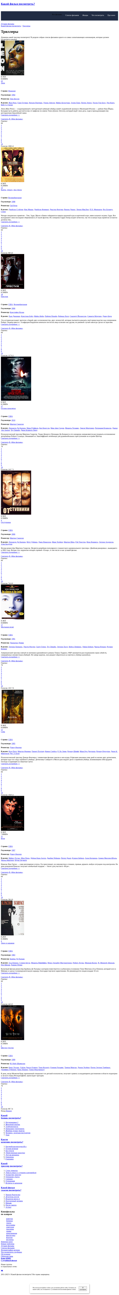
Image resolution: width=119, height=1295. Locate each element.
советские (10, 1227)
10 (2, 144)
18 (2, 294)
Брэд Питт (13, 751)
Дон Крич (110, 103)
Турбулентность (12, 1127)
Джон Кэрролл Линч (29, 430)
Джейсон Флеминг (41, 209)
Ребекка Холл (63, 316)
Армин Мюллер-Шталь (107, 858)
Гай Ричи (13, 206)
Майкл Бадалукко (63, 103)
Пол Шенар (5, 965)
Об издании (5, 1254)
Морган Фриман (24, 751)
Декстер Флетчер (56, 209)
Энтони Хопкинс (15, 647)
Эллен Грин (75, 103)
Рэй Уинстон (80, 542)
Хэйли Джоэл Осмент (29, 1067)
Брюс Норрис (22, 1070)
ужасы (8, 1223)
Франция (11, 91)
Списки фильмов (72, 15)
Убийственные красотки (15, 1153)
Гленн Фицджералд (37, 1070)
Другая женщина (12, 1155)
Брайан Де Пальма (17, 959)
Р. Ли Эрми (62, 751)
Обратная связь (7, 1256)
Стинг (3, 212)
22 (2, 81)
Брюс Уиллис (14, 1067)
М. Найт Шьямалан (17, 1064)
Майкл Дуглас (14, 858)
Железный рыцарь (13, 1124)
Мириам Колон (91, 963)
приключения (11, 1233)
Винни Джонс (69, 209)
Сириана (9, 1179)
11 (2, 836)
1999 (13, 1060)
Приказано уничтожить (15, 1129)
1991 (13, 639)
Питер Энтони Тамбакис (100, 1067)
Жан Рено (13, 103)
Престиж (4, 297)
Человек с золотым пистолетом (18, 1133)
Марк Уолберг (57, 542)
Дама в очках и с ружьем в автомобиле (21, 1173)
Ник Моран (28, 209)
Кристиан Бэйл (27, 316)
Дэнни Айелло (49, 103)
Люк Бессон (14, 99)
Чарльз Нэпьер (100, 647)
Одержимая (10, 1181)
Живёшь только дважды (15, 1131)
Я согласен (83, 1288)
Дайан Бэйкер (87, 647)
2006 (13, 308)
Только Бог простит (13, 1175)
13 (2, 188)
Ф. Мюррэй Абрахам (106, 963)
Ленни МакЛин (82, 209)
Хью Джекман (14, 316)
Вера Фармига (92, 542)
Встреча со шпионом (14, 1183)
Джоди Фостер (29, 647)
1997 (13, 850)
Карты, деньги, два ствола (11, 190)
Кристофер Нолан (17, 312)
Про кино (111, 15)
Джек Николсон (44, 542)
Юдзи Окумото (21, 860)
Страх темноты (12, 1171)
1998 (13, 202)
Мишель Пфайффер (39, 963)
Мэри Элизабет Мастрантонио (60, 963)
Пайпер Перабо (51, 316)
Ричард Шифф (73, 751)
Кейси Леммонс (75, 647)
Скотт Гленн (41, 647)
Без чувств (10, 1151)
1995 (13, 744)
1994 (13, 95)
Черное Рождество (13, 1195)
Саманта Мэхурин (94, 316)
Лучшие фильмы (7, 24)
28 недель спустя (12, 1197)
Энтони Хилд (62, 647)
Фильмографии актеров (10, 1250)
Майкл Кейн (39, 316)
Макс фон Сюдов (57, 428)
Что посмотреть (98, 15)
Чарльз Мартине (7, 860)
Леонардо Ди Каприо (17, 428)
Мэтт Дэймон (32, 542)
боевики (9, 1221)
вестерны (10, 1240)
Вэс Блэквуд (108, 209)
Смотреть (4, 119)
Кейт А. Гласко (7, 105)
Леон (3, 83)
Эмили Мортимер (87, 428)
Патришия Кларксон (103, 428)
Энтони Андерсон (106, 542)
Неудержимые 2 (12, 1122)
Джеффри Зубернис (9, 1070)
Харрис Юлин (16, 965)
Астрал (8, 1207)
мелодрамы (10, 1225)
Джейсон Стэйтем (16, 209)
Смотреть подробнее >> (10, 115)
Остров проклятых (8, 408)
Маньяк (9, 1203)
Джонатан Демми (17, 643)
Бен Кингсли (44, 428)
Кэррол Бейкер (78, 858)
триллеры (10, 1229)
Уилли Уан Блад (99, 103)
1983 (13, 955)
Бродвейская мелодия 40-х (16, 1147)
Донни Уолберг (84, 1067)
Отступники (6, 522)
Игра (3, 838)
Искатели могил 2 (13, 1199)
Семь (3, 732)
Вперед (9, 1111)
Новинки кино (7, 1242)
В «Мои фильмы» (16, 119)
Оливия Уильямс (57, 1067)
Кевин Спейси (51, 751)
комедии (9, 1219)
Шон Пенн (25, 858)
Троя (7, 1135)
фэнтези (9, 1237)
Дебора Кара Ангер (38, 858)
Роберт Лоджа (78, 963)
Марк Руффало (32, 428)
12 (2, 730)
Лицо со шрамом (7, 943)
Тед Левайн (15, 430)
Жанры (85, 15)
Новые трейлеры (7, 1244)
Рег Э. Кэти (15, 753)
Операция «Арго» (13, 1177)
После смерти (11, 1205)
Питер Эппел (86, 103)
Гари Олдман (22, 103)
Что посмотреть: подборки (11, 1252)
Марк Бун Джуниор (87, 751)
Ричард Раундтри (103, 751)
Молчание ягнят (7, 627)
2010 (13, 420)
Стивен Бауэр (24, 963)
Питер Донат (66, 858)
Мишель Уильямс (72, 428)
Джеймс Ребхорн (53, 858)
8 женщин (10, 1159)
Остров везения (12, 1149)
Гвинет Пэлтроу (38, 751)
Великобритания (14, 198)
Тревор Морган (70, 1067)
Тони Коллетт (43, 1067)
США (10, 304)
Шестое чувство (7, 1048)
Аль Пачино (13, 963)
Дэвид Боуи (107, 316)
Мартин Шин (69, 542)
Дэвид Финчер (16, 747)
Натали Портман (35, 103)
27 (2, 406)
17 (2, 625)
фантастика (10, 1235)
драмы (8, 1231)
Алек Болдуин (6, 544)
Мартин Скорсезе (17, 424)
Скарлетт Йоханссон (78, 316)
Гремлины (10, 1157)
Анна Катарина (91, 858)
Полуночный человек (14, 1201)
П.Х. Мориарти (96, 209)
